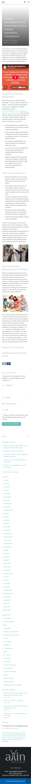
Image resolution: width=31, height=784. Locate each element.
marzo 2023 (7, 527)
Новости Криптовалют (10, 671)
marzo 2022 (7, 563)
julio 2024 (6, 480)
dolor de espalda (5, 728)
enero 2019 (7, 603)
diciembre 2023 (8, 503)
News (5, 651)
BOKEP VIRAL (17, 737)
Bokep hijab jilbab (6, 735)
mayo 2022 (7, 557)
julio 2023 (6, 513)
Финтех (6, 675)
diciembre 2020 (8, 590)
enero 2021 (7, 587)
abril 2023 (6, 523)
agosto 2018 (7, 607)
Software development (10, 665)
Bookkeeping (7, 628)
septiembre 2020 (8, 593)
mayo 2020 (7, 600)
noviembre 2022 (8, 537)
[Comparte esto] (9, 363)
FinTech (6, 638)
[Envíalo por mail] (4, 363)
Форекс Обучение (9, 681)
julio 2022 (6, 550)
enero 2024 (7, 500)
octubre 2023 (7, 507)
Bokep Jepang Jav (21, 733)
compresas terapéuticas (15, 725)
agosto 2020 (7, 597)
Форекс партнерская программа (13, 685)
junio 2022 (6, 553)
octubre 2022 (7, 540)
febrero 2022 (7, 567)
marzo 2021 (7, 583)
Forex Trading (7, 641)
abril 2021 (6, 580)
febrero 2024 (7, 497)
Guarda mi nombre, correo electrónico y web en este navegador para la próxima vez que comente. (15, 417)
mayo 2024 (7, 487)
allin (7, 40)
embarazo (11, 728)
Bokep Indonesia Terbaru (9, 733)
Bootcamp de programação (11, 631)
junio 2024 (6, 483)
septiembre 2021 (8, 573)
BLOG (5, 625)
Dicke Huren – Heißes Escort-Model (13, 451)
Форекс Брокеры (8, 678)
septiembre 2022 (8, 543)
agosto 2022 (7, 547)
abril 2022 (6, 560)
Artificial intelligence (9, 621)
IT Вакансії (7, 645)
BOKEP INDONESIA (17, 735)
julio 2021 (6, 577)
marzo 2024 (7, 493)
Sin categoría (7, 658)
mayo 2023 (7, 520)
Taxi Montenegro (8, 668)
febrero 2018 (7, 610)
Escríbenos (15, 767)
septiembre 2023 (8, 510)
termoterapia (15, 728)
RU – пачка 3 (7, 655)
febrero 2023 (7, 530)
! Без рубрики (7, 618)
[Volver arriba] (28, 781)
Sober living (14, 40)
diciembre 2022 (8, 533)
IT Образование (8, 648)
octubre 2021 (7, 570)
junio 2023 (6, 517)
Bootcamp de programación (11, 635)
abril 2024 (6, 490)
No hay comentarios (11, 43)
